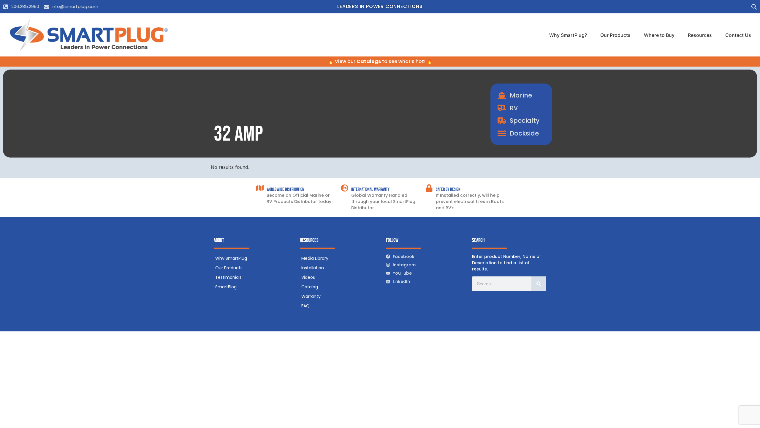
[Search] (538, 283)
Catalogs (369, 61)
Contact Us (738, 35)
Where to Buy (659, 35)
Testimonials (228, 277)
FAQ (305, 306)
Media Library (314, 258)
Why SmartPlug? (568, 35)
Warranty (311, 296)
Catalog (309, 287)
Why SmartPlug (231, 258)
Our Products (615, 35)
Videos (308, 277)
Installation (312, 268)
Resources (700, 35)
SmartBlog (226, 287)
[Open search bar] (754, 6)
